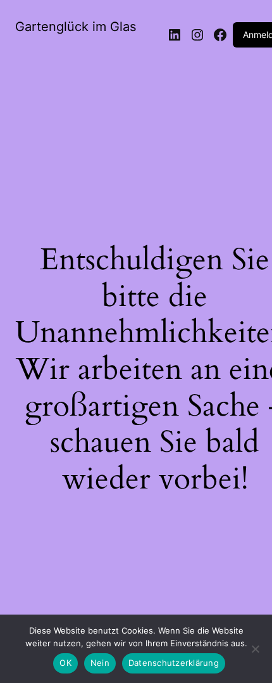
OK (65, 663)
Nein (99, 663)
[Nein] (255, 652)
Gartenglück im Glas (75, 26)
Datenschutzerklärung (173, 663)
